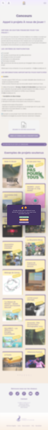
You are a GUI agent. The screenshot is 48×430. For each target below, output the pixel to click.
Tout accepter (24, 217)
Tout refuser (24, 219)
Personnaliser (24, 222)
